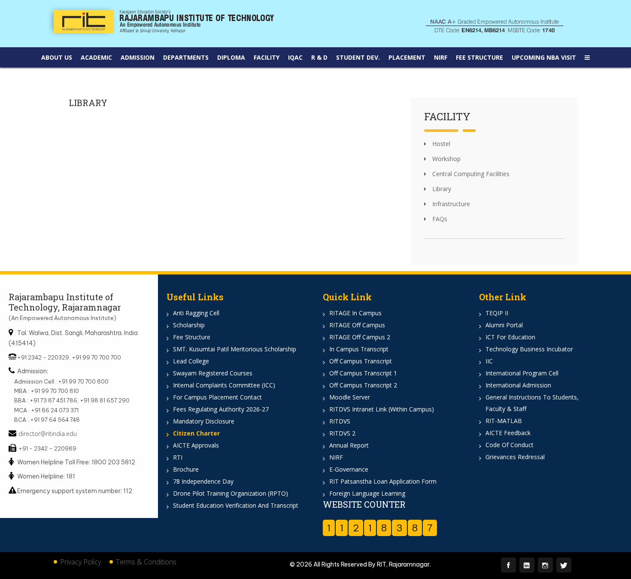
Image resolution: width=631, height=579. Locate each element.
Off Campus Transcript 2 (363, 385)
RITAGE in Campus (355, 313)
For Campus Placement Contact (217, 397)
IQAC (295, 57)
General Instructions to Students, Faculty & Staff (532, 403)
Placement (406, 57)
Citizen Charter (196, 433)
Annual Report (349, 445)
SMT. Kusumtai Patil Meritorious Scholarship (234, 349)
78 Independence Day (203, 481)
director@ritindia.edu (47, 434)
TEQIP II (496, 313)
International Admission (518, 385)
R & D (319, 57)
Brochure (186, 469)
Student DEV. (358, 57)
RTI (177, 457)
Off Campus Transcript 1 (363, 373)
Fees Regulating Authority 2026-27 (221, 409)
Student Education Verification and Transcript (235, 505)
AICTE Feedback (508, 433)
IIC (489, 361)
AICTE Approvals (196, 445)
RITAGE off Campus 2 (359, 337)
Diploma (231, 57)
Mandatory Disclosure (203, 421)
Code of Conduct (509, 445)
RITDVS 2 (342, 433)
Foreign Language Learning (367, 493)
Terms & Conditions (146, 562)
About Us (56, 57)
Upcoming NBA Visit (544, 57)
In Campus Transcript (358, 349)
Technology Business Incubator (529, 349)
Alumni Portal (504, 325)
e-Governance (348, 469)
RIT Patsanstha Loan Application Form (383, 481)
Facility (266, 57)
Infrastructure (450, 204)
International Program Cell (521, 373)
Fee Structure (479, 57)
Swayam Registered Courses (212, 373)
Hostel (440, 144)
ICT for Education (510, 337)
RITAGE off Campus (357, 325)
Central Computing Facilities (470, 174)
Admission (138, 57)
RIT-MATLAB (503, 421)
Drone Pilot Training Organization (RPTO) (230, 493)
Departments (186, 57)
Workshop (446, 159)
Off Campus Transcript (360, 361)
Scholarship (189, 325)
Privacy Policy (80, 562)
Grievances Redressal (515, 457)
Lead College (191, 361)
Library (441, 189)
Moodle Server (349, 397)
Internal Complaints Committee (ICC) (224, 385)
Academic (96, 57)
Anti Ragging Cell (196, 313)
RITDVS (339, 421)
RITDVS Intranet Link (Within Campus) (381, 409)
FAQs (439, 219)
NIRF (440, 57)
